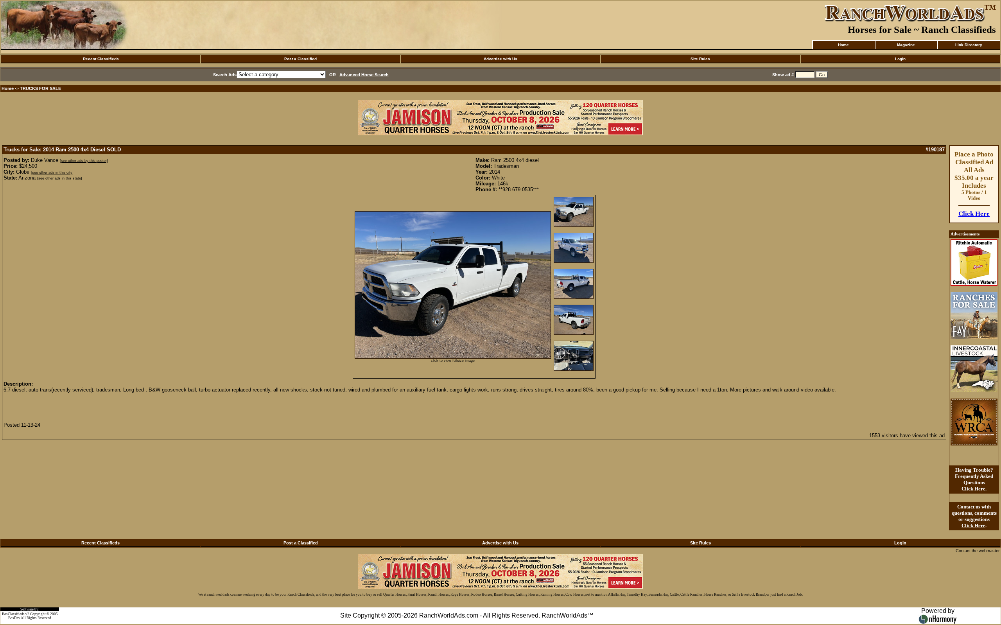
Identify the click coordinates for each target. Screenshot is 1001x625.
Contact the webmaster (978, 550)
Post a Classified (300, 59)
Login (900, 59)
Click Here (974, 213)
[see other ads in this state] (59, 178)
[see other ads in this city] (52, 172)
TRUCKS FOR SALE (40, 88)
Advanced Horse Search (364, 74)
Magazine (906, 45)
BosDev (14, 618)
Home (843, 45)
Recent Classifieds (101, 59)
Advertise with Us (500, 59)
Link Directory (968, 45)
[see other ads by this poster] (84, 161)
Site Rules (700, 59)
